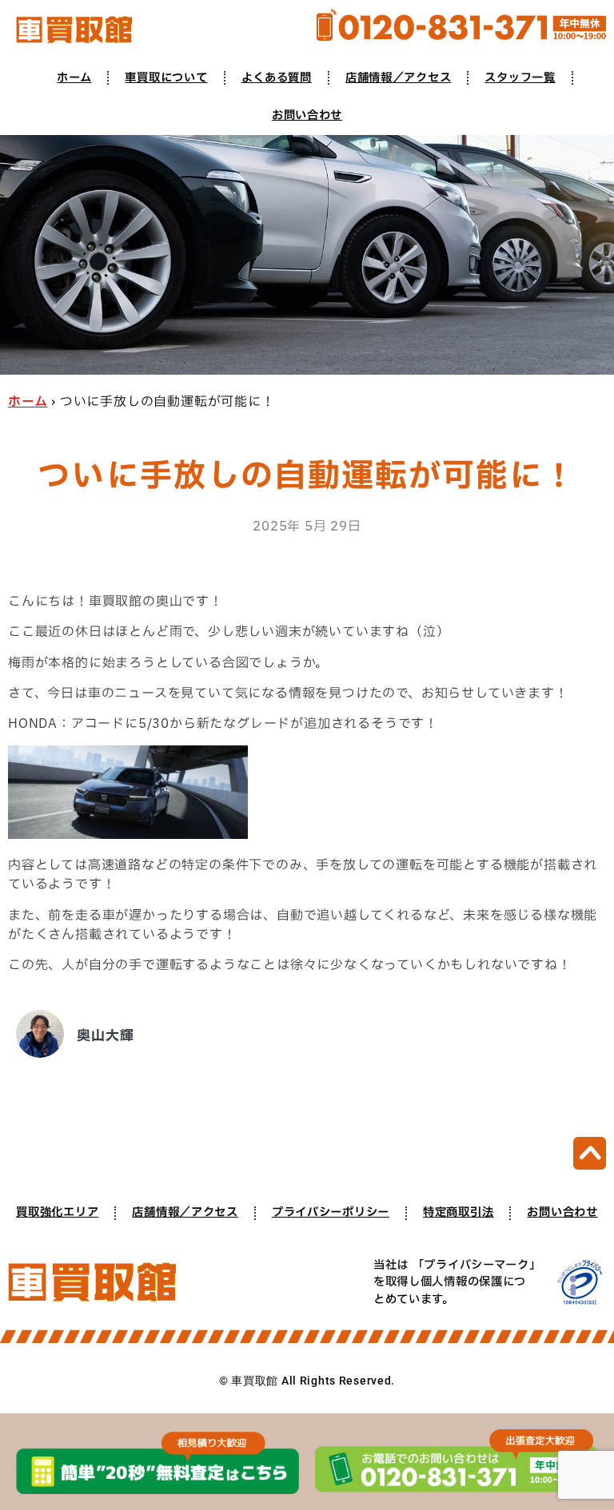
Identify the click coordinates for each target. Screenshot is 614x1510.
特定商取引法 (458, 1212)
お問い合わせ (307, 115)
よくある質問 (276, 78)
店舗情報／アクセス (398, 78)
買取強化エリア (57, 1212)
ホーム (74, 78)
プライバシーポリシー (330, 1212)
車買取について (166, 78)
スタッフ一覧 (519, 78)
